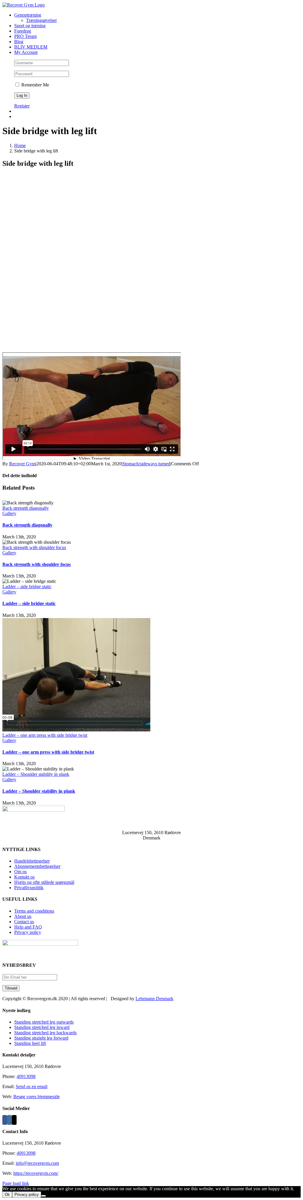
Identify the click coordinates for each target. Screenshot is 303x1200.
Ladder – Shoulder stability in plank (35, 774)
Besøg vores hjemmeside (36, 1096)
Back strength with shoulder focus (34, 547)
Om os (20, 871)
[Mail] (14, 1120)
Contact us (24, 921)
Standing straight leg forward (41, 1037)
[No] (43, 1196)
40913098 (26, 1076)
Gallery (9, 513)
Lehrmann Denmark (154, 998)
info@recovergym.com (37, 1163)
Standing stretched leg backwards (45, 1032)
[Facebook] (4, 1120)
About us (22, 916)
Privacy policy (27, 932)
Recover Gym (22, 463)
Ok (7, 1194)
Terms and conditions (34, 910)
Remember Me (34, 84)
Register (22, 105)
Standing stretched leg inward (42, 1027)
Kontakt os (24, 876)
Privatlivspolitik (28, 887)
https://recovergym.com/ (35, 1173)
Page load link (15, 1183)
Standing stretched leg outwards (44, 1021)
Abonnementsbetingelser (37, 866)
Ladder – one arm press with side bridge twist (44, 735)
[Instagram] (9, 1120)
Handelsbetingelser (32, 860)
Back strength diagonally (25, 508)
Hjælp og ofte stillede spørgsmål (44, 882)
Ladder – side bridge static (26, 586)
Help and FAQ (28, 926)
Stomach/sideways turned (146, 463)
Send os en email (31, 1086)
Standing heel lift (30, 1043)
